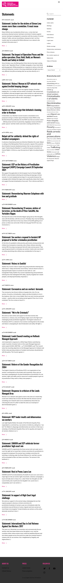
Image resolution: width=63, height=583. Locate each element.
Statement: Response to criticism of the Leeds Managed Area (20, 392)
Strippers (53, 143)
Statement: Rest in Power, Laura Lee (16, 471)
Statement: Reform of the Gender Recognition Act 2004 (22, 366)
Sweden (54, 145)
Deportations (55, 105)
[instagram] (45, 572)
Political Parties (57, 125)
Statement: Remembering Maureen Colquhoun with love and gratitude (23, 195)
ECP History (50, 108)
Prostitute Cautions (56, 129)
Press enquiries (27, 571)
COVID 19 (50, 90)
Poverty (50, 127)
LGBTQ (48, 114)
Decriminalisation (54, 104)
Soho (49, 143)
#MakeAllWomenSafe (51, 79)
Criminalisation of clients (53, 97)
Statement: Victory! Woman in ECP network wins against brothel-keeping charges (21, 85)
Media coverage (51, 46)
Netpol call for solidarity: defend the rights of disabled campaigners (20, 137)
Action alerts (50, 23)
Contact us (5, 568)
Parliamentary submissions (54, 49)
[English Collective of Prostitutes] (10, 6)
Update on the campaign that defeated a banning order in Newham (21, 111)
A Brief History (6, 571)
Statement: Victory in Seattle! (14, 263)
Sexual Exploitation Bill (55, 140)
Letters (49, 43)
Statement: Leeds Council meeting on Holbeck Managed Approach (20, 337)
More (3, 45)
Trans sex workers (50, 149)
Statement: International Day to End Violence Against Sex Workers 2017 (20, 525)
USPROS (57, 154)
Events (48, 31)
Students (57, 143)
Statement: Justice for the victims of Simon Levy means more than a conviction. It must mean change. (21, 26)
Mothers (49, 118)
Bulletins (49, 28)
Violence (51, 156)
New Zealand (55, 118)
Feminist (57, 108)
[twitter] (45, 568)
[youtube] (54, 568)
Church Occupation (57, 85)
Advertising (51, 83)
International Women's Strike (52, 112)
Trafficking (55, 147)
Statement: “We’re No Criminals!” (15, 312)
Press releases (50, 52)
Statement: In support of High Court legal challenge (19, 496)
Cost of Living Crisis (52, 87)
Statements (50, 58)
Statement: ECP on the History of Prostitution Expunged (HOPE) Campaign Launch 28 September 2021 (22, 167)
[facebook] (50, 568)
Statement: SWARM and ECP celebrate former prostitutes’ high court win (20, 445)
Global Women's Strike (53, 110)
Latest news (26, 568)
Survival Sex (50, 145)
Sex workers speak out (53, 55)
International (50, 34)
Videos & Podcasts (52, 61)
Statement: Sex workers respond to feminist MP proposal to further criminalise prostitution (21, 238)
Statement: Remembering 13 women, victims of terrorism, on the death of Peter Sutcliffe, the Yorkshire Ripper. (21, 210)
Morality (55, 116)
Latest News (50, 37)
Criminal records (51, 101)
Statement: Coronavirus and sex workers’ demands (22, 289)
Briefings (49, 25)
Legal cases (50, 40)
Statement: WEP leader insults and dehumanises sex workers (21, 418)
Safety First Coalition (52, 138)
